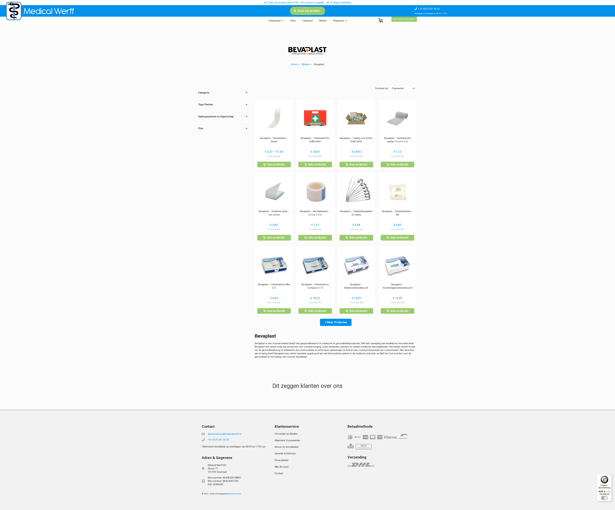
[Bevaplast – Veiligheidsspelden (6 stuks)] (356, 191)
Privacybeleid (281, 460)
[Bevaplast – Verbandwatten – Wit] (397, 191)
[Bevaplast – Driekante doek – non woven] (274, 191)
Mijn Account (281, 466)
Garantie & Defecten (285, 453)
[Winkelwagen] (380, 20)
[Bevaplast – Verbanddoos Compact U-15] (315, 265)
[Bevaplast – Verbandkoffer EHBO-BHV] (315, 118)
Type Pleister (205, 104)
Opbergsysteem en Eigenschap (216, 116)
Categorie (203, 92)
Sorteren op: (381, 88)
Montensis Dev (234, 494)
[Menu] (610, 476)
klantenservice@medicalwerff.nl (224, 434)
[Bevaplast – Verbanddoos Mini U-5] (274, 265)
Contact (279, 473)
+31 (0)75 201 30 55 (218, 439)
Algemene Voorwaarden (287, 440)
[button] (283, 20)
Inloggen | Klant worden (405, 19)
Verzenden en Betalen (286, 433)
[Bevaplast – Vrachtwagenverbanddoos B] (397, 265)
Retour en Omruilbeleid (286, 446)
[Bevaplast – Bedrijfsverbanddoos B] (356, 265)
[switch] (604, 498)
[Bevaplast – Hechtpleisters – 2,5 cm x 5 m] (315, 191)
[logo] (13, 11)
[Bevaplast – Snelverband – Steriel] (274, 118)
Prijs (200, 128)
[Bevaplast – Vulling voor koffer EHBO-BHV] (356, 118)
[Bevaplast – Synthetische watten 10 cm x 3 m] (397, 118)
